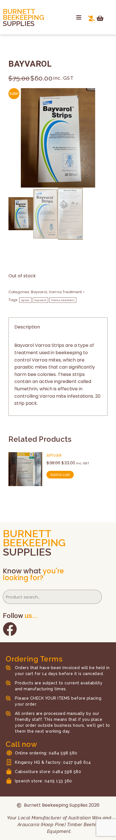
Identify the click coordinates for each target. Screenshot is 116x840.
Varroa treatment (62, 300)
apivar (25, 300)
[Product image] (25, 469)
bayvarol (40, 300)
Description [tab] (27, 327)
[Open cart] (100, 18)
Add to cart (60, 474)
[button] (78, 17)
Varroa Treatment (65, 292)
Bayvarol (39, 292)
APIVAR (54, 455)
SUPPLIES (18, 23)
